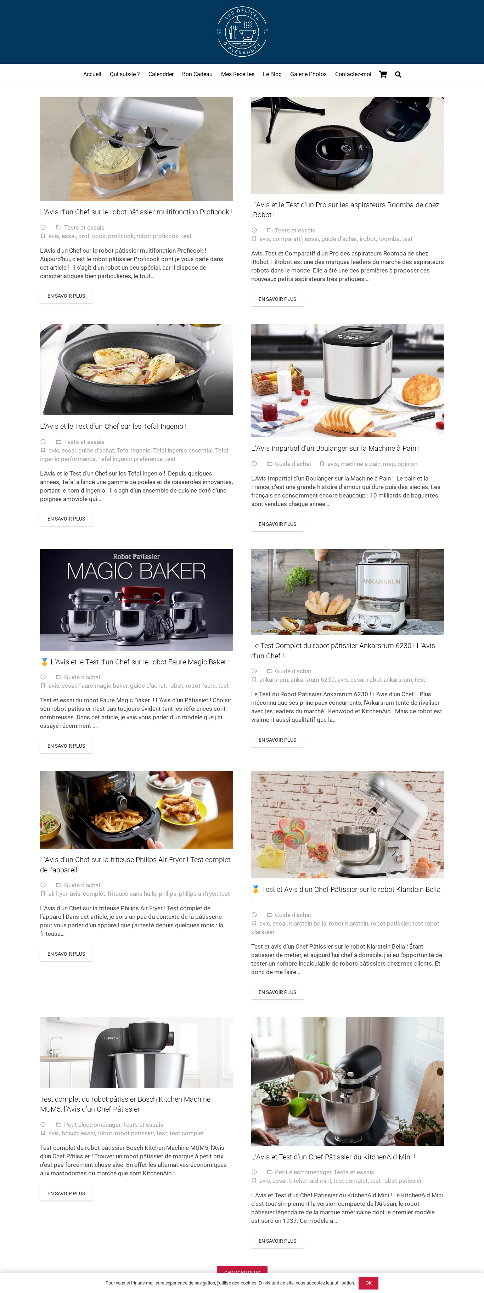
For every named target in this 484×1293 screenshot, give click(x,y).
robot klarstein (348, 923)
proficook (121, 236)
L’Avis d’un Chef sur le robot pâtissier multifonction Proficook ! (136, 212)
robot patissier (390, 923)
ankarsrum (273, 679)
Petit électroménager (92, 1124)
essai (69, 236)
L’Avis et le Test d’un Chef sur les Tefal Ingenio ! (113, 426)
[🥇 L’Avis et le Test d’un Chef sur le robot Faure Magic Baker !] (136, 600)
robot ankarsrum (389, 679)
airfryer (58, 893)
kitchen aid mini (310, 1180)
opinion (407, 463)
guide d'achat (339, 238)
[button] (398, 74)
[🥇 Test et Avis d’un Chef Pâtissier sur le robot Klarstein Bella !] (347, 824)
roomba (389, 238)
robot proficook (157, 236)
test (186, 236)
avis (54, 236)
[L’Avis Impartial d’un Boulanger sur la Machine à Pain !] (347, 381)
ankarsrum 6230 (313, 679)
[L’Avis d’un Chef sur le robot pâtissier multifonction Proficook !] (136, 149)
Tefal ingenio (134, 450)
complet (94, 893)
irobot (368, 238)
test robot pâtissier (396, 1180)
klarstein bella (307, 923)
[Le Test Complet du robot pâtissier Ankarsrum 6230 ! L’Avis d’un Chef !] (347, 592)
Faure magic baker (103, 685)
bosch (70, 1133)
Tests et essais (84, 227)
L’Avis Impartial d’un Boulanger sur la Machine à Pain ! (336, 448)
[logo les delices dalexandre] (242, 32)
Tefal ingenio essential (183, 450)
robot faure (201, 685)
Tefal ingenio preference (130, 458)
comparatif (287, 238)
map (389, 463)
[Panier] (383, 74)
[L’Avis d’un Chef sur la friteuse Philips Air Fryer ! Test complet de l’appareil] (136, 810)
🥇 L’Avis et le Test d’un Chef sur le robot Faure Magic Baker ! (135, 662)
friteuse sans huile (132, 893)
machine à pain (361, 463)
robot (175, 685)
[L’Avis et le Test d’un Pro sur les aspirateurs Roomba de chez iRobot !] (347, 145)
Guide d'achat (293, 463)
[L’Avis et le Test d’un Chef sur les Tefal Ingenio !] (136, 369)
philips (167, 893)
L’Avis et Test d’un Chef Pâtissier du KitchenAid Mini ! (333, 1157)
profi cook (92, 236)
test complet (187, 1133)
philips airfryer (198, 893)
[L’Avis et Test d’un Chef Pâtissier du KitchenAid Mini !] (347, 1081)
